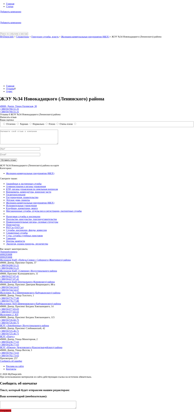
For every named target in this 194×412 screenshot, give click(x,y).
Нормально (38, 124)
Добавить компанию (10, 11)
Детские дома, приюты (18, 200)
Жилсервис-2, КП (9, 314)
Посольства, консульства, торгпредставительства (31, 219)
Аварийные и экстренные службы (24, 183)
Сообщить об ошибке (11, 361)
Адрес (9, 91)
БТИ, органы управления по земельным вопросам (32, 189)
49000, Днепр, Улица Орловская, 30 (18, 106)
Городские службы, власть (45, 36)
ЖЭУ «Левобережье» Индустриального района (24, 325)
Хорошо (24, 124)
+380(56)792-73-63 (9, 353)
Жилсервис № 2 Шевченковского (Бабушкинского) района (30, 292)
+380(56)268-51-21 (9, 265)
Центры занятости (15, 241)
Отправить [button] (5, 410)
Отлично (10, 124)
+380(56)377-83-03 (9, 309)
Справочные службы (17, 233)
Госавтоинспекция (15, 194)
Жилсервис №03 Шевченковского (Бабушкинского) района (30, 303)
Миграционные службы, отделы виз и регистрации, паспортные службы (44, 211)
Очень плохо (66, 124)
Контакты (11, 369)
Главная (10, 3)
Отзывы (10, 88)
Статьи (9, 6)
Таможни (11, 238)
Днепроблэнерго (8, 251)
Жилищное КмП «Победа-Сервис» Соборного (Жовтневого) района (35, 260)
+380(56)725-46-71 (9, 331)
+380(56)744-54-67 (9, 287)
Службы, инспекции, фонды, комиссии (26, 230)
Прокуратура (13, 224)
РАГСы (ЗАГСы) (14, 227)
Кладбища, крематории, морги (22, 208)
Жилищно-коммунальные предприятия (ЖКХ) (85, 36)
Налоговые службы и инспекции (23, 216)
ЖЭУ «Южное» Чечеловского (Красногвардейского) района (31, 347)
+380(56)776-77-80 (9, 298)
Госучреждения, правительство (22, 197)
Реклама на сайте (15, 366)
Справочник (22, 36)
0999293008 (6, 254)
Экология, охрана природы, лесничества (27, 244)
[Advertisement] (97, 61)
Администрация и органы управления (26, 186)
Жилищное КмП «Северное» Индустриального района (28, 271)
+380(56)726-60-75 (9, 320)
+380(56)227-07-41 (9, 276)
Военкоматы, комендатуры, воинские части (28, 192)
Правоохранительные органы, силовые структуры (32, 222)
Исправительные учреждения (21, 205)
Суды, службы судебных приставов (24, 235)
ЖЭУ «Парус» (7, 336)
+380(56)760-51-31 (9, 109)
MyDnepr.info (7, 36)
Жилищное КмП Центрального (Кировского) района (27, 281)
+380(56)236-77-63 (9, 342)
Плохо (52, 124)
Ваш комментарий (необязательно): (23, 396)
